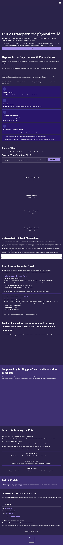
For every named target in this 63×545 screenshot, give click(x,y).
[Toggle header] (60, 3)
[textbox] (31, 3)
